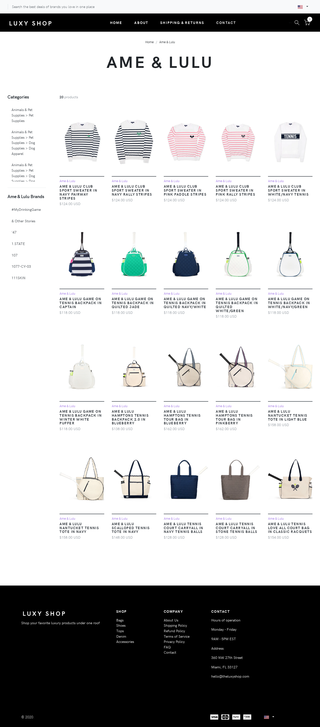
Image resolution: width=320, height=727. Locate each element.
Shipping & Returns (182, 22)
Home (116, 22)
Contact (226, 22)
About (141, 22)
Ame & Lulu (167, 42)
